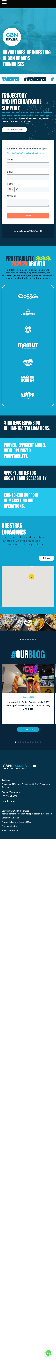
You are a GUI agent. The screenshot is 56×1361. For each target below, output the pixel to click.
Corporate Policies (10, 826)
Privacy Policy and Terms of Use (16, 822)
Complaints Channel (10, 818)
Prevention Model (10, 830)
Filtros (46, 558)
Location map (8, 801)
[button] (31, 577)
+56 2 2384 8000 (9, 796)
